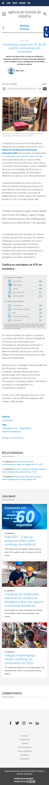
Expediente (24, 759)
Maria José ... (20, 70)
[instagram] (24, 723)
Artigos (24, 743)
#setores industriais (11, 431)
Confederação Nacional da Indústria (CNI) (22, 156)
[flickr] (30, 723)
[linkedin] (37, 723)
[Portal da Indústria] (3, 3)
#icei (15, 428)
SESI (14, 3)
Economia (8, 462)
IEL (29, 3)
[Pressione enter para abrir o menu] (4, 14)
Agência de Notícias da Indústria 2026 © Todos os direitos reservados (24, 772)
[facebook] (10, 723)
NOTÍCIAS (24, 25)
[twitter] (17, 723)
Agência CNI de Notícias (14, 438)
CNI (8, 3)
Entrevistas (24, 740)
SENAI (22, 3)
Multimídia (24, 755)
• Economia (7, 420)
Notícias (24, 736)
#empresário (25, 428)
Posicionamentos (24, 747)
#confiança (7, 428)
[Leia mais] (24, 516)
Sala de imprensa (24, 751)
